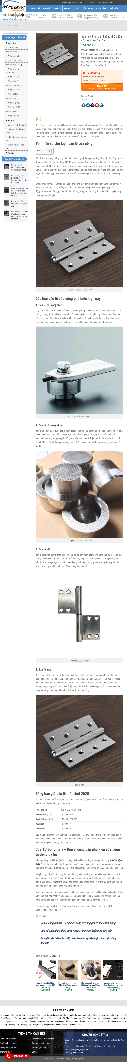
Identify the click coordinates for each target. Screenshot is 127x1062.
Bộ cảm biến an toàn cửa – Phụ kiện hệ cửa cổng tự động (68, 985)
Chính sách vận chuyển (8, 1043)
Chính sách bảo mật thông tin (43, 1039)
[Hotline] (8, 1056)
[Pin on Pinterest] (97, 105)
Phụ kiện (34, 15)
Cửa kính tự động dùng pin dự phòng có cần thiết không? (19, 167)
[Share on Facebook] (83, 105)
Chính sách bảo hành (8, 1039)
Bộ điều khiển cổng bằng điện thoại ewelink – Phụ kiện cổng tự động (113, 985)
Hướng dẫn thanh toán (8, 1047)
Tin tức (76, 8)
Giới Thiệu (47, 8)
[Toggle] (27, 43)
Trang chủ (6, 25)
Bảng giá (57, 8)
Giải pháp (114, 8)
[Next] (123, 978)
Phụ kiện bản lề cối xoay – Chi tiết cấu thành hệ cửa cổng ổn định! (90, 985)
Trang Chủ (35, 8)
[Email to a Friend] (92, 105)
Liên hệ (34, 1052)
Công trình (88, 8)
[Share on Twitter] (88, 105)
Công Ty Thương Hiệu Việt (74, 1059)
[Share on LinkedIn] (101, 105)
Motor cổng (100, 8)
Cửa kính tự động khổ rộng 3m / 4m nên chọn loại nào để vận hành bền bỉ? (19, 215)
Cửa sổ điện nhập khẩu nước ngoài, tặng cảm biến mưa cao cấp (46, 985)
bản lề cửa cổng (89, 100)
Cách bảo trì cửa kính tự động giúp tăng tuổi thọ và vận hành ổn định (19, 192)
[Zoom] (38, 72)
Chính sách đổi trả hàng (41, 1043)
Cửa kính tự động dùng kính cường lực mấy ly (19, 203)
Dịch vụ (67, 8)
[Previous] (36, 978)
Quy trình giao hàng (39, 1047)
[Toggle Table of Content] (48, 151)
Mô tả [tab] (38, 119)
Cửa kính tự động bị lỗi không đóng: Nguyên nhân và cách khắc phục (19, 179)
